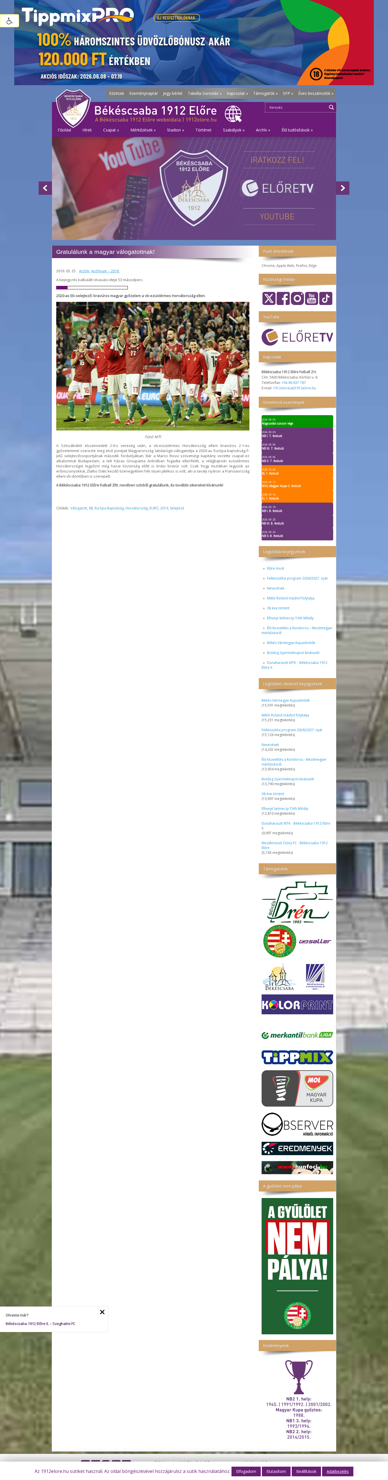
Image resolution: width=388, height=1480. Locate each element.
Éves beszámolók (315, 93)
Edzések (116, 93)
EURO (153, 508)
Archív (84, 270)
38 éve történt (278, 608)
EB (91, 508)
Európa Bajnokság (109, 508)
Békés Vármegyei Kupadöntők (291, 642)
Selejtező (177, 508)
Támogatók (265, 93)
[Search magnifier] (331, 107)
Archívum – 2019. (105, 270)
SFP (288, 93)
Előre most (275, 568)
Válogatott (78, 508)
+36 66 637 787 (293, 382)
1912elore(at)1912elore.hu (294, 388)
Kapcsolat (237, 93)
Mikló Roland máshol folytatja (290, 598)
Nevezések (275, 588)
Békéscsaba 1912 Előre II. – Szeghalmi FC (40, 1323)
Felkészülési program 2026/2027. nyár (297, 578)
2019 (164, 508)
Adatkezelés (338, 1471)
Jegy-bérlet (173, 93)
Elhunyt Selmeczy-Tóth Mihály (290, 618)
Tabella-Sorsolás (205, 93)
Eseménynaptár (143, 93)
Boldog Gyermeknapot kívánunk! (293, 652)
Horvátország (137, 508)
